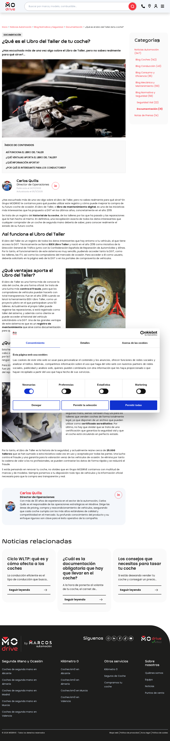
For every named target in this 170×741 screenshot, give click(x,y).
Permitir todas (133, 405)
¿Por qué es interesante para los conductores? (36, 167)
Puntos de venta (154, 693)
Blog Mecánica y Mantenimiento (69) (148, 84)
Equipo (149, 679)
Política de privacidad (129, 733)
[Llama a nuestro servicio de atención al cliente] (143, 6)
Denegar (36, 405)
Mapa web (113, 733)
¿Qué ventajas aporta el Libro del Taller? (31, 157)
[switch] (66, 391)
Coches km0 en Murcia (74, 690)
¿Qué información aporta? (22, 162)
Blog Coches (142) (146, 59)
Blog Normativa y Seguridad (48, 27)
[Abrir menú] (162, 6)
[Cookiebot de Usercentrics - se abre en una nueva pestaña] (142, 333)
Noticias (149, 686)
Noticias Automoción (21, 27)
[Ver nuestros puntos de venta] (149, 6)
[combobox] (80, 6)
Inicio (4, 27)
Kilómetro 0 (111, 669)
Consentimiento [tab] (35, 342)
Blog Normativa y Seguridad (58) (145, 94)
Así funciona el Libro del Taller (25, 152)
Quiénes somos (154, 673)
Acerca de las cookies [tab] (135, 342)
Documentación (74, 27)
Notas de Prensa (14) (146, 115)
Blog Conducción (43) (148, 66)
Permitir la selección (85, 405)
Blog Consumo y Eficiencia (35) (145, 74)
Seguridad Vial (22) (148, 102)
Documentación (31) (150, 109)
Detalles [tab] (85, 342)
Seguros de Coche (115, 676)
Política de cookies (160, 733)
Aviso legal (145, 733)
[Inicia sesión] (156, 6)
